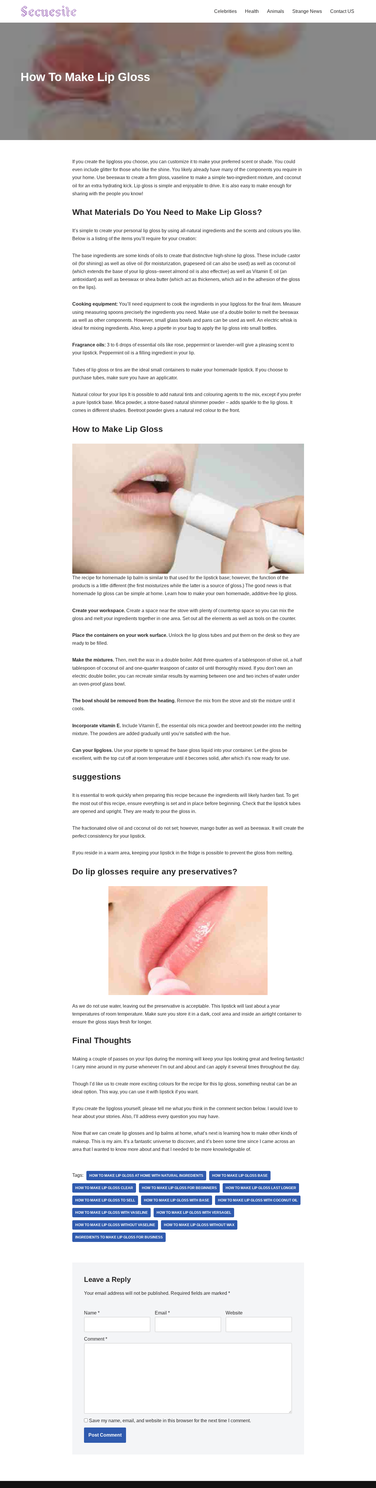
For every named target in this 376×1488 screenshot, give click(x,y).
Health (252, 11)
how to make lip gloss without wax (199, 1225)
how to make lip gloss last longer (261, 1188)
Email (162, 1312)
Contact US (342, 11)
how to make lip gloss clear (104, 1188)
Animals (275, 11)
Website (234, 1312)
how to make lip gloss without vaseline (115, 1225)
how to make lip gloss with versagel (194, 1213)
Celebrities (225, 11)
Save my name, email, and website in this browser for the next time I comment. (170, 1420)
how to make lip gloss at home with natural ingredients (146, 1176)
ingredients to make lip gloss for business (119, 1237)
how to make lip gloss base (240, 1176)
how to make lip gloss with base (176, 1200)
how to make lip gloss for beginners (179, 1188)
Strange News (307, 11)
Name (92, 1312)
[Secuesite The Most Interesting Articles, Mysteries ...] (49, 11)
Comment (95, 1338)
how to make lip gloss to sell (105, 1200)
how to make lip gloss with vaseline (111, 1213)
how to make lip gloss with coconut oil (258, 1200)
